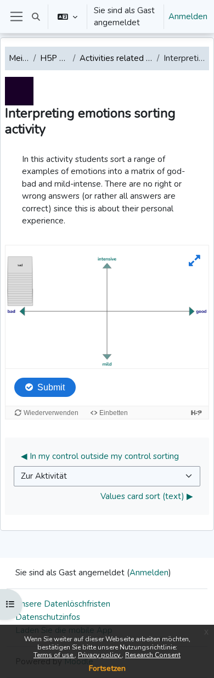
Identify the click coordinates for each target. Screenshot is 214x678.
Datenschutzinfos (47, 617)
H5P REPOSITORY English (54, 58)
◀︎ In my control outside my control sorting (100, 456)
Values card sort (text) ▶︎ (146, 496)
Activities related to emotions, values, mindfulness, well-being (116, 58)
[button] (36, 16)
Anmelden (187, 16)
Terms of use (54, 655)
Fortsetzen (107, 668)
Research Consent (153, 655)
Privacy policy (100, 655)
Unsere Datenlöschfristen (62, 603)
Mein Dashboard (19, 58)
